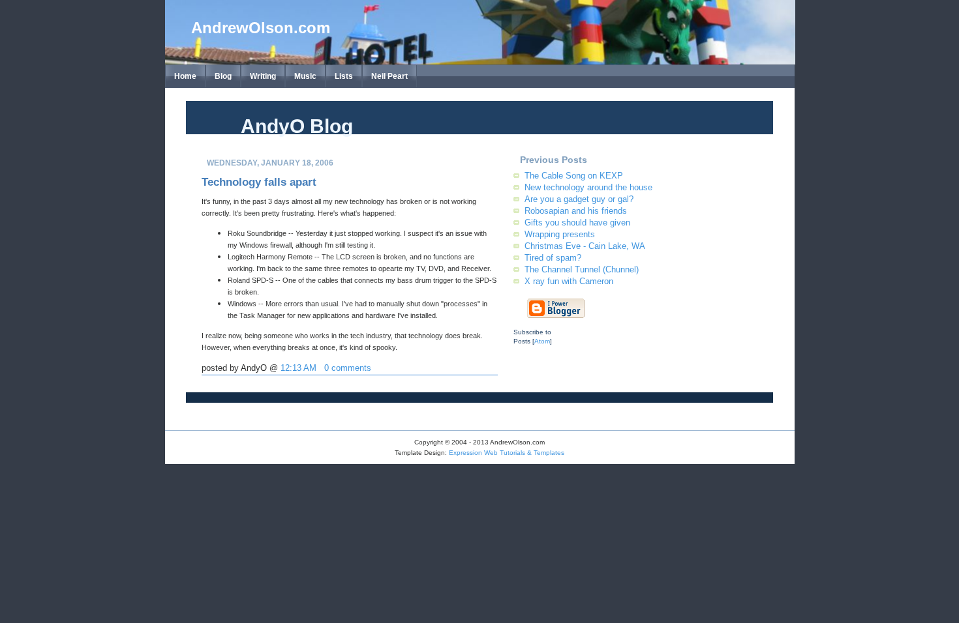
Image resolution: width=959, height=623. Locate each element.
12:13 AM (298, 368)
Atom (542, 341)
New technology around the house (588, 187)
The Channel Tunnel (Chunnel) (582, 269)
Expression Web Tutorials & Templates (506, 452)
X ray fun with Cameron (569, 281)
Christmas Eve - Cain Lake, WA (585, 246)
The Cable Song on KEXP (574, 176)
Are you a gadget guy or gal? (579, 199)
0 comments (347, 368)
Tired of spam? (553, 258)
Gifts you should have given (577, 222)
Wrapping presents (560, 234)
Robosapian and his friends (576, 211)
